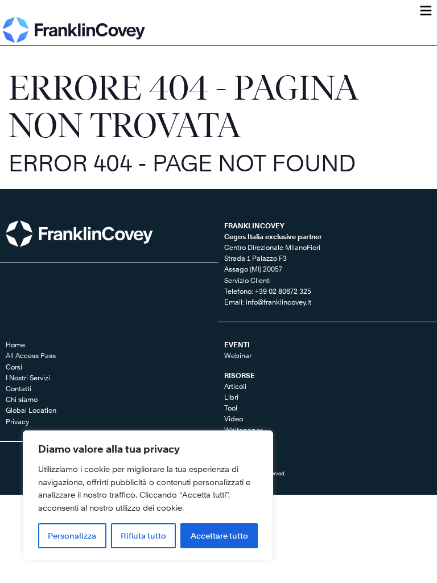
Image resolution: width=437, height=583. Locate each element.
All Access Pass (31, 355)
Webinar (238, 355)
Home (15, 344)
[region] (148, 495)
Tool (230, 408)
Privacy (17, 421)
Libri (231, 397)
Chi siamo (22, 399)
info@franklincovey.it (278, 302)
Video (233, 418)
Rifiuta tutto (143, 535)
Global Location (31, 410)
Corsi (14, 367)
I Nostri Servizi (28, 377)
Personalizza (72, 535)
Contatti (18, 388)
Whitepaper (243, 430)
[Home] (74, 30)
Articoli (235, 386)
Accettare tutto (219, 535)
